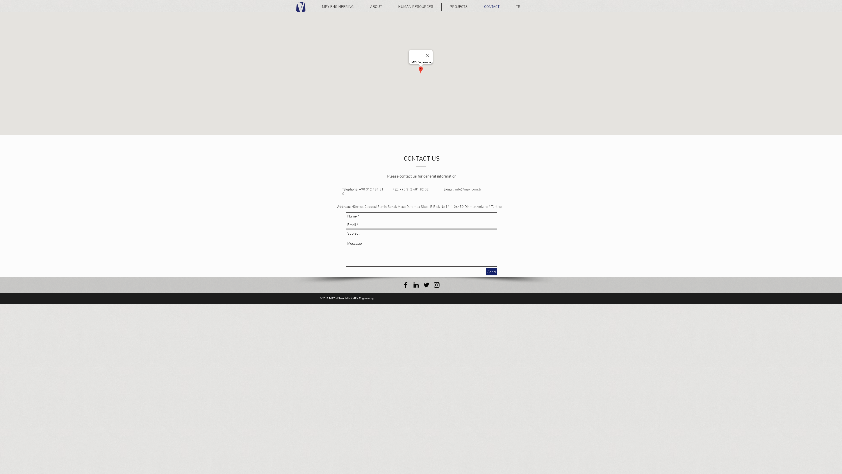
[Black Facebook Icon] (406, 285)
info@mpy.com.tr (468, 189)
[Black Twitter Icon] (426, 285)
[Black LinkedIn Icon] (416, 285)
